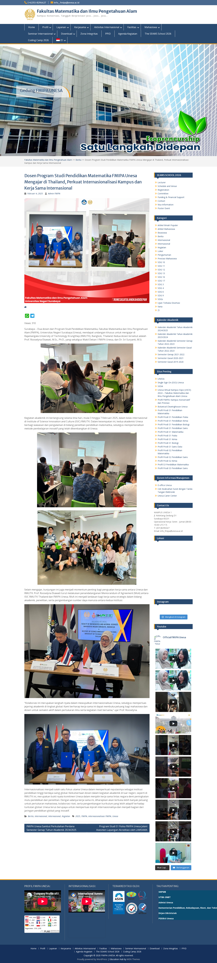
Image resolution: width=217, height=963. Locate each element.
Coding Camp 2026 (38, 40)
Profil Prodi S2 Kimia (167, 460)
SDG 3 (161, 284)
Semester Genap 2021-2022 (171, 354)
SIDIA (160, 386)
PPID (108, 33)
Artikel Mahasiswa (166, 229)
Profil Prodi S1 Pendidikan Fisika (173, 417)
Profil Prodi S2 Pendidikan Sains (173, 457)
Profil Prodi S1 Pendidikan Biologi (173, 424)
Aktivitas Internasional (106, 27)
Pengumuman (164, 254)
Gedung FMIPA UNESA (41, 90)
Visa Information (165, 204)
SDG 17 (161, 280)
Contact (161, 200)
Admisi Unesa (166, 902)
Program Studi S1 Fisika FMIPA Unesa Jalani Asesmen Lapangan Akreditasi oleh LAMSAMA (121, 828)
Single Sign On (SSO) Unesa (171, 382)
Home (31, 27)
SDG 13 (161, 273)
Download (66, 33)
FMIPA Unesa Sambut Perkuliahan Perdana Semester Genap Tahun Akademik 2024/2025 (51, 828)
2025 (77, 816)
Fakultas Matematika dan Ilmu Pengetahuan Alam (87, 11)
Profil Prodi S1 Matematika (170, 431)
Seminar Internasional (40, 33)
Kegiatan (66, 816)
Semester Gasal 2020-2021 (170, 358)
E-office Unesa (165, 485)
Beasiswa (162, 232)
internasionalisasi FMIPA (99, 816)
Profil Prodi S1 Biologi (168, 443)
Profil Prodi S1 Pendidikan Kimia (173, 420)
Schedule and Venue (167, 186)
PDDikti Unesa (166, 918)
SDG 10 (161, 262)
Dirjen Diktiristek (168, 913)
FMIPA (84, 816)
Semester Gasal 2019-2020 (170, 361)
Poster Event (164, 208)
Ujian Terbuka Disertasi (169, 302)
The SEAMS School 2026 (158, 33)
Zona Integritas (89, 33)
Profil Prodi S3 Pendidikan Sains (173, 468)
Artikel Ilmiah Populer (168, 225)
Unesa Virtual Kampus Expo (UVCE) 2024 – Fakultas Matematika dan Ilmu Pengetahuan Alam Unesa (174, 392)
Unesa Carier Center (167, 495)
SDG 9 (161, 295)
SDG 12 (161, 269)
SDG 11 (161, 266)
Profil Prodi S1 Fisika (167, 435)
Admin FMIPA (54, 193)
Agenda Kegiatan (127, 33)
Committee (163, 193)
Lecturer (162, 182)
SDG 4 (161, 288)
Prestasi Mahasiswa (167, 258)
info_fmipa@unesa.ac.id (66, 2)
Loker (160, 251)
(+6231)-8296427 (37, 2)
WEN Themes (133, 959)
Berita (78, 159)
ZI (159, 310)
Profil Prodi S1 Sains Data (170, 446)
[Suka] (25, 306)
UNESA (161, 378)
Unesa (115, 816)
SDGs (160, 299)
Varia (160, 306)
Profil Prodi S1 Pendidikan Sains (173, 428)
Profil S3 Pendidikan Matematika (173, 464)
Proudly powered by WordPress (92, 959)
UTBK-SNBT (165, 897)
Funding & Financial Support (171, 197)
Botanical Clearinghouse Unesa (172, 406)
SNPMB (162, 891)
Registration (163, 189)
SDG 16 (161, 277)
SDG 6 (161, 291)
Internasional (41, 816)
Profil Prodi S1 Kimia (167, 439)
